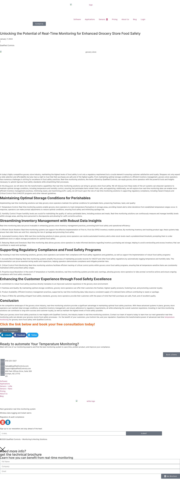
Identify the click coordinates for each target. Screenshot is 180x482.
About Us (125, 19)
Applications (90, 19)
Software (77, 19)
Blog (135, 19)
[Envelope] (2, 422)
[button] (6, 335)
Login (143, 19)
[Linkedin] (7, 422)
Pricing (114, 19)
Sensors (102, 19)
